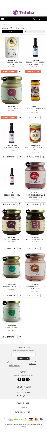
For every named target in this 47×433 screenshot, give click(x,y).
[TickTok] (23, 379)
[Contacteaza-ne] (33, 18)
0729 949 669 (24, 393)
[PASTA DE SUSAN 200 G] (11, 267)
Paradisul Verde (12, 146)
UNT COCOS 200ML (12, 328)
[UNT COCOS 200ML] (11, 312)
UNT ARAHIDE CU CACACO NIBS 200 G (35, 287)
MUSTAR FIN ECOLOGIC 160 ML (35, 149)
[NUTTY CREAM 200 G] (11, 222)
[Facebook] (19, 379)
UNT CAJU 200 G (12, 108)
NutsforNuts (12, 106)
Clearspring (11, 60)
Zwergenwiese (35, 146)
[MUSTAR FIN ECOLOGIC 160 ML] (35, 133)
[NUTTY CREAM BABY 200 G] (35, 222)
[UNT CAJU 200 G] (11, 90)
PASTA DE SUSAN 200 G (11, 286)
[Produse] (3, 19)
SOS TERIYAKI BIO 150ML (12, 148)
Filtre (13, 32)
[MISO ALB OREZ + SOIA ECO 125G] (11, 47)
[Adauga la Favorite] (19, 71)
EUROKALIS (35, 106)
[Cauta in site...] (44, 18)
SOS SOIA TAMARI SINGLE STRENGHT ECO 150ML (35, 63)
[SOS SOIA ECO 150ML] (11, 176)
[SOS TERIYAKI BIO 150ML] (11, 133)
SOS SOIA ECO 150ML (12, 195)
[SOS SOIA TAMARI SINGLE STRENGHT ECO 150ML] (35, 47)
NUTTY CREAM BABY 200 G (35, 239)
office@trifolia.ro (24, 396)
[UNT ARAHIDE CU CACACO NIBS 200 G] (35, 267)
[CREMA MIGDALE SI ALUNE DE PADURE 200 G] (35, 176)
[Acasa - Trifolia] (23, 12)
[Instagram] (28, 379)
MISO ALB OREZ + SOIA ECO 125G (12, 63)
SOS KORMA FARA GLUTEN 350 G (35, 109)
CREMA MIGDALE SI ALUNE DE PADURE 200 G (35, 196)
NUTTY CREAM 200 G (11, 239)
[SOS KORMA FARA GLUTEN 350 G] (35, 90)
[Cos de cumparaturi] (39, 18)
